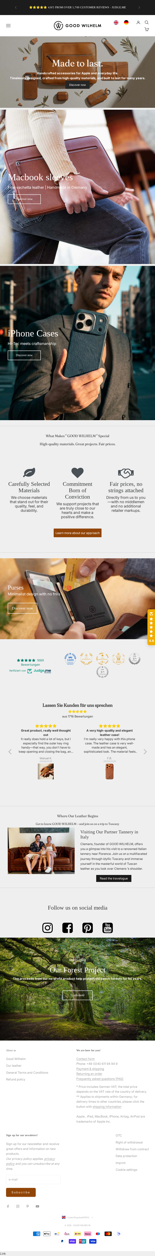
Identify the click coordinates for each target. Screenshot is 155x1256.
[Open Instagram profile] (47, 928)
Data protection (126, 1156)
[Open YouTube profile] (107, 928)
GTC (119, 1135)
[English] (117, 22)
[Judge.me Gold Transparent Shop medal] (102, 659)
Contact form (85, 1059)
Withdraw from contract (132, 1149)
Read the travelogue (114, 878)
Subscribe (21, 1192)
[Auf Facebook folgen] (8, 1206)
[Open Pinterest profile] (87, 928)
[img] (77, 711)
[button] (10, 751)
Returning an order (89, 1074)
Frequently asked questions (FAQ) (99, 1079)
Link (3, 1253)
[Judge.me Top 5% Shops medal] (135, 659)
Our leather (14, 1065)
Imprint (121, 1163)
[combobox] (117, 22)
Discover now (77, 84)
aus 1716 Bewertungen (77, 716)
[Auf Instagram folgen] (18, 1206)
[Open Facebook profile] (67, 928)
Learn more (77, 995)
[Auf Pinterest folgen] (27, 1206)
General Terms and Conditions (27, 1072)
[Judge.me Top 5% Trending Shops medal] (102, 672)
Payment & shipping (90, 1069)
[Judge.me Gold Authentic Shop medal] (86, 659)
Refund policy (15, 1079)
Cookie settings (126, 1170)
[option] (127, 22)
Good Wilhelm (16, 1059)
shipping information (107, 1106)
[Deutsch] (127, 22)
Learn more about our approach (78, 533)
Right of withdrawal (129, 1142)
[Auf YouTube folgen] (37, 1206)
